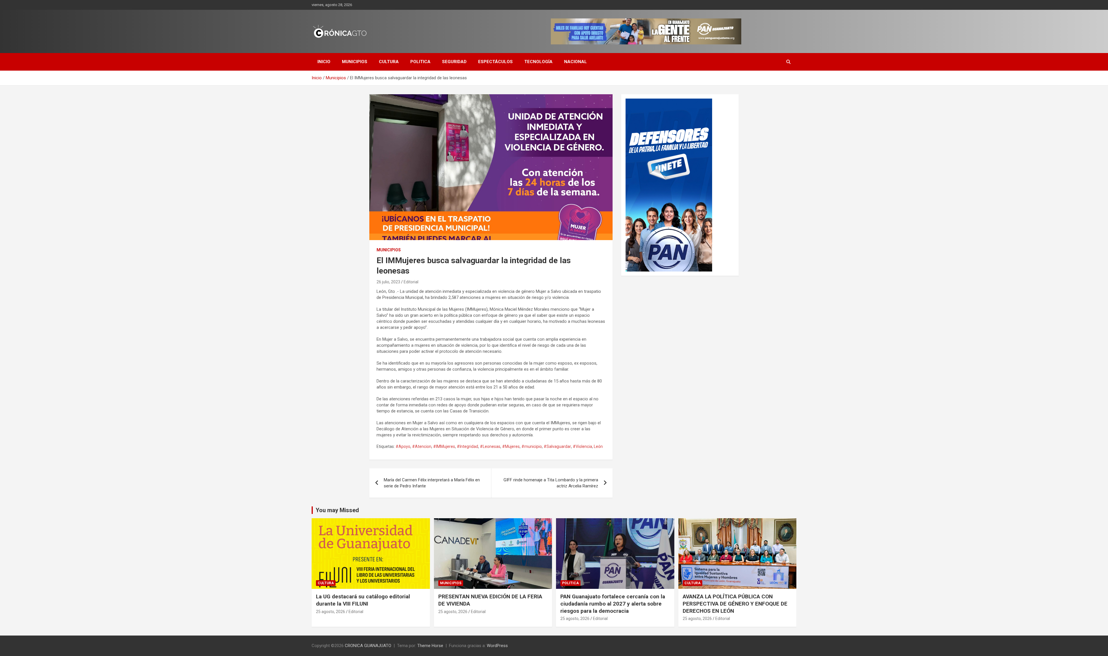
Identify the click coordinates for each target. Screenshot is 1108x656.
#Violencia (582, 446)
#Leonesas (490, 446)
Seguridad (454, 61)
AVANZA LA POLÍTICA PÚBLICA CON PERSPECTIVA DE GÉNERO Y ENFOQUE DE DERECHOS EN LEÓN (735, 603)
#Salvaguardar (557, 446)
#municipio (531, 446)
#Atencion (421, 446)
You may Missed (337, 510)
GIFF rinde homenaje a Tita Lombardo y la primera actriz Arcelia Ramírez (551, 483)
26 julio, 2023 (388, 282)
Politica (420, 61)
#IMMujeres (444, 446)
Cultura (389, 61)
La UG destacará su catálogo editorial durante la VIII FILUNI (363, 600)
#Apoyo (403, 446)
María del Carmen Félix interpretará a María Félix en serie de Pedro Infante (432, 483)
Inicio (323, 61)
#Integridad (467, 446)
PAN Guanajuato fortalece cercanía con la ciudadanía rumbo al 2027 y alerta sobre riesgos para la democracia (612, 603)
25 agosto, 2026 (330, 611)
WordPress (497, 645)
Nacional (575, 61)
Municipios (354, 61)
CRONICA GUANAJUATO (368, 645)
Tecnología (538, 61)
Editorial (411, 282)
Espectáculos (495, 61)
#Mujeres (511, 446)
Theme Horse (430, 645)
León (598, 446)
